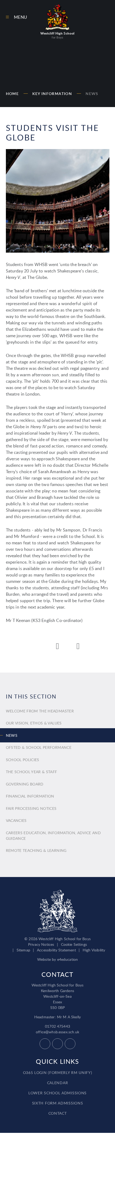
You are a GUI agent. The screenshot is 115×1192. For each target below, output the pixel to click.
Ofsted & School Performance (38, 747)
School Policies (22, 759)
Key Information (52, 93)
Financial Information (30, 796)
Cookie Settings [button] (74, 944)
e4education (67, 959)
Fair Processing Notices (31, 808)
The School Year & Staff (31, 771)
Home (12, 93)
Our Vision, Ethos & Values (34, 723)
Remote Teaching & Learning (36, 850)
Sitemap (23, 949)
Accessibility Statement (56, 949)
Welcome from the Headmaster (40, 710)
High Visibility (94, 949)
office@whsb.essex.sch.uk (57, 1031)
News (92, 93)
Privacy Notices (41, 944)
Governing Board (25, 784)
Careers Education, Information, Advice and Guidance (53, 835)
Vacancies (16, 820)
